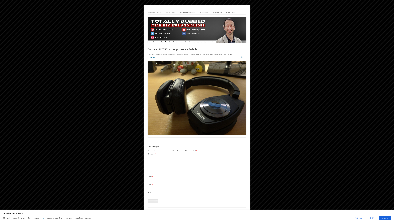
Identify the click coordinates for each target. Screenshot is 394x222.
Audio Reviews (170, 12)
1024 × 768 (171, 54)
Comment (152, 154)
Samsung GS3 (204, 12)
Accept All (385, 218)
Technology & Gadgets (187, 12)
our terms (43, 218)
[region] (197, 216)
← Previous (151, 57)
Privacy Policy (231, 12)
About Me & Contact (154, 12)
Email (150, 185)
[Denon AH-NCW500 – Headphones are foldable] (197, 98)
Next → (243, 57)
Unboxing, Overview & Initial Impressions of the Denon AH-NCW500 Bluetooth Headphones (204, 54)
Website (150, 193)
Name (150, 177)
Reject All (372, 218)
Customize (358, 218)
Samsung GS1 (217, 12)
